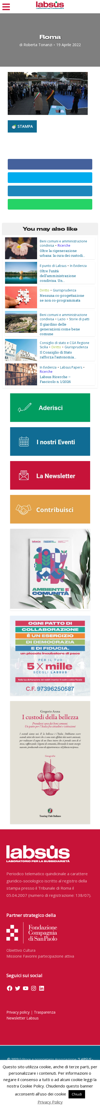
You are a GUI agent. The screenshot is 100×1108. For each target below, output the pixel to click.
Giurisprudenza (64, 290)
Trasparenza (44, 1012)
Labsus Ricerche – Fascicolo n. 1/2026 (55, 379)
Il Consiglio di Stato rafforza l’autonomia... (58, 354)
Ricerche (64, 245)
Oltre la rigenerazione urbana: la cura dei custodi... (62, 253)
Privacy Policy (50, 1102)
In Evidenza (78, 265)
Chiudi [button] (77, 1094)
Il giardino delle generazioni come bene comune (60, 329)
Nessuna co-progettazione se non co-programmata (62, 298)
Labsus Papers (71, 367)
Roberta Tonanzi (37, 44)
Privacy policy (18, 1012)
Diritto (44, 290)
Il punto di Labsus (53, 265)
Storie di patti (79, 319)
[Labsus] (50, 5)
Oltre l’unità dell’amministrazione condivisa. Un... (58, 276)
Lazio (62, 319)
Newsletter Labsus (22, 1018)
